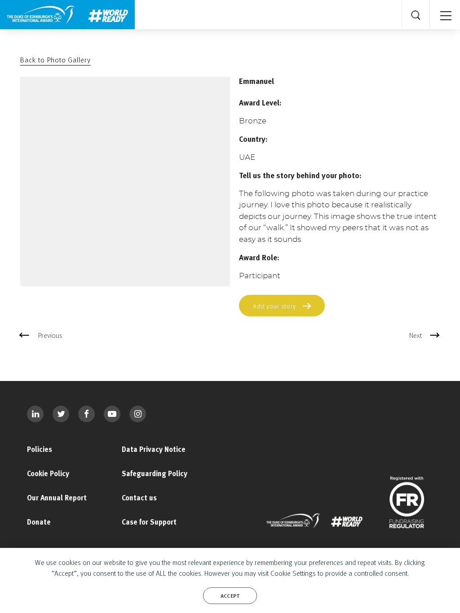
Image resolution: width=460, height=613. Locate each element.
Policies (39, 449)
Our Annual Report (57, 497)
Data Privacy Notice (154, 449)
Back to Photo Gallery (55, 59)
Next (415, 335)
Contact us (139, 497)
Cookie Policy (48, 473)
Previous (50, 335)
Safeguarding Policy (154, 473)
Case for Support (149, 522)
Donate (39, 522)
